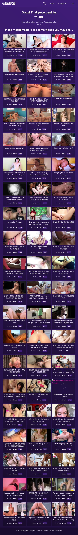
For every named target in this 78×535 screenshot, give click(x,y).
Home (52, 3)
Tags (72, 3)
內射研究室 (9, 3)
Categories (62, 3)
